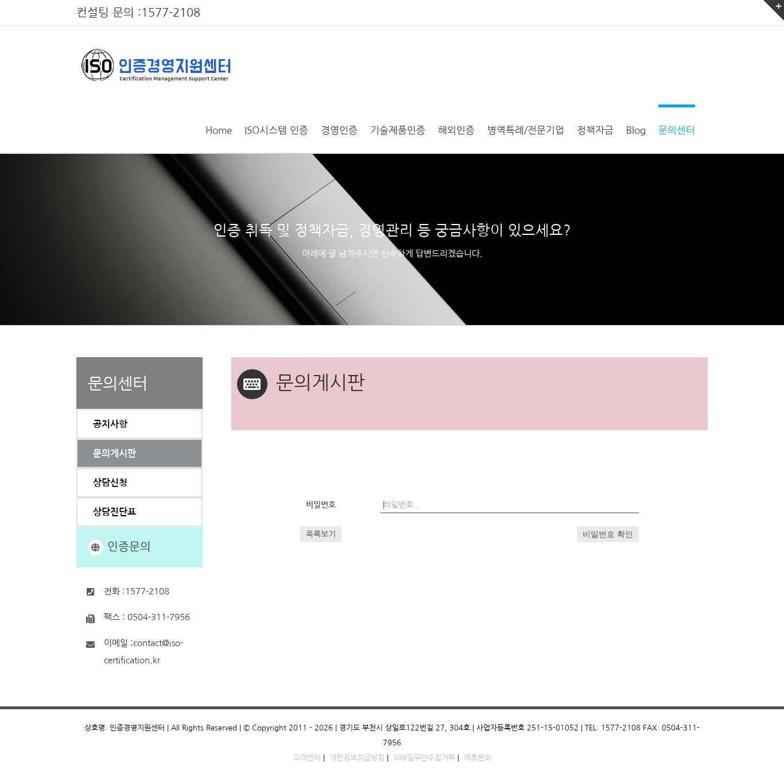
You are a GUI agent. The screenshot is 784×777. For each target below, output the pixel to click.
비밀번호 (321, 505)
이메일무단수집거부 (424, 757)
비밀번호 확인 (608, 534)
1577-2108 (170, 12)
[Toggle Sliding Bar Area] (773, 10)
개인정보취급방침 (357, 757)
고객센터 (307, 757)
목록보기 (321, 534)
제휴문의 (477, 757)
